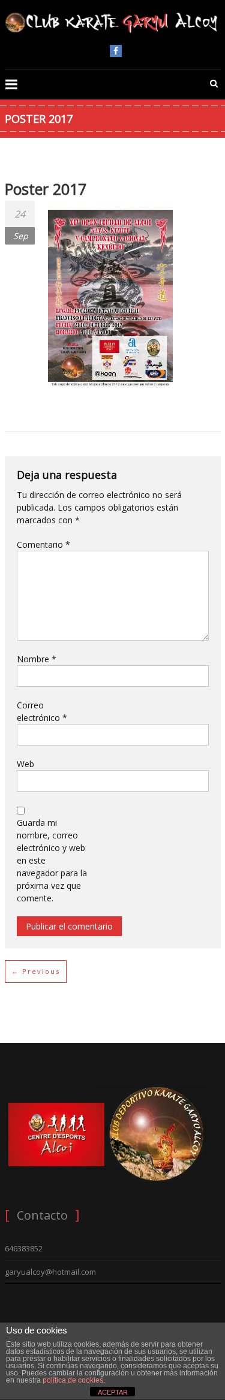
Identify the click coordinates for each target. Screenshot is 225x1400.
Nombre (36, 659)
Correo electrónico (42, 711)
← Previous (35, 971)
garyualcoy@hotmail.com (50, 1271)
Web (25, 764)
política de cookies (73, 1380)
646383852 (24, 1248)
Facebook (116, 51)
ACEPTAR (113, 1392)
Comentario (43, 544)
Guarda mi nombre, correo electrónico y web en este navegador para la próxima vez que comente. (52, 860)
